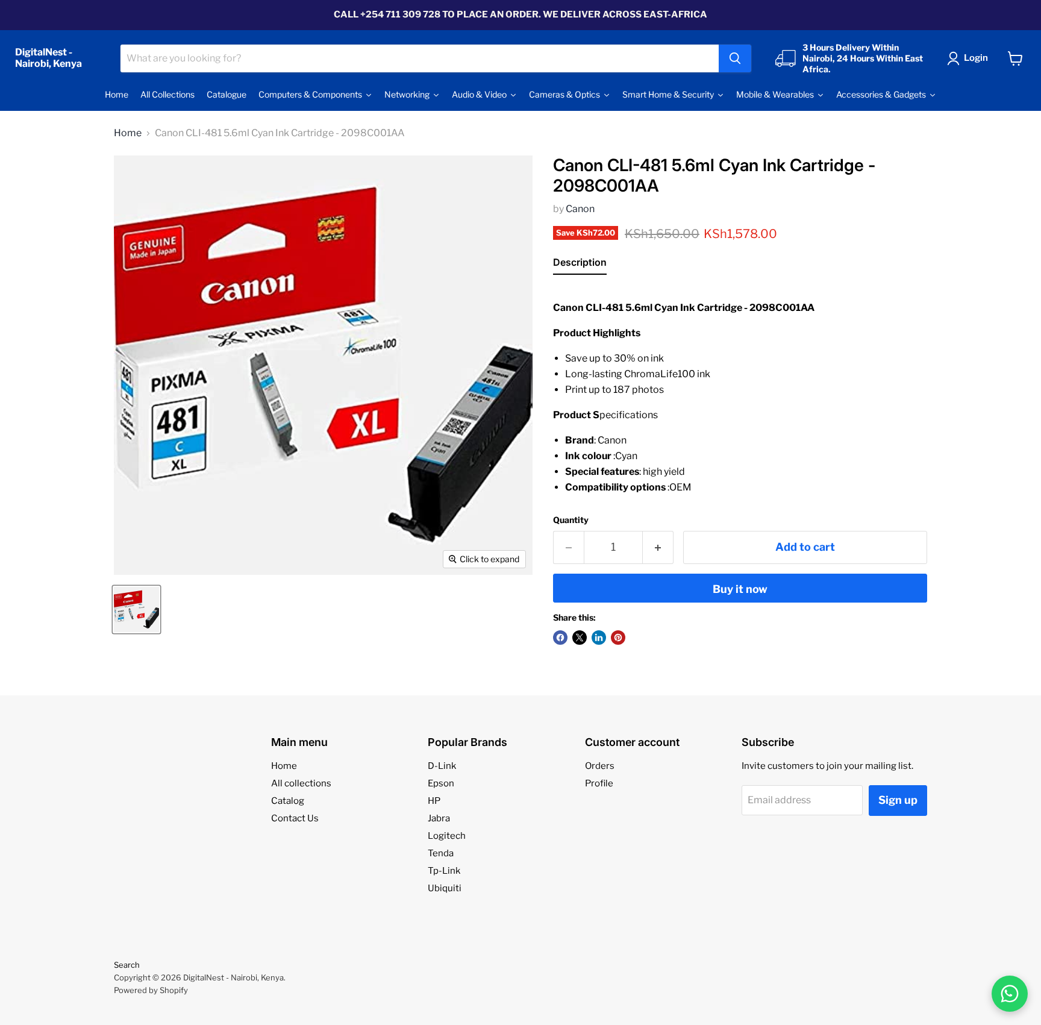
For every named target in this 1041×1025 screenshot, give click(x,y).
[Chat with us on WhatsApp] (1010, 994)
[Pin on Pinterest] (618, 637)
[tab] (580, 264)
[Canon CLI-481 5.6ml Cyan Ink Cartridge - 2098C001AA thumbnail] (136, 609)
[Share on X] (579, 637)
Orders (599, 765)
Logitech (447, 835)
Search (127, 965)
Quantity (571, 520)
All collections (301, 783)
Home (128, 133)
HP (434, 800)
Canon (580, 209)
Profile (599, 783)
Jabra (439, 818)
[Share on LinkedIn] (599, 637)
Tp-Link (444, 870)
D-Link (442, 765)
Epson (441, 783)
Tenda (441, 853)
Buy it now (740, 589)
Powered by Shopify (151, 990)
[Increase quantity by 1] (658, 547)
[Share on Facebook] (560, 637)
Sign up (898, 800)
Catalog (287, 800)
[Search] (735, 58)
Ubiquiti (444, 888)
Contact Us (295, 818)
